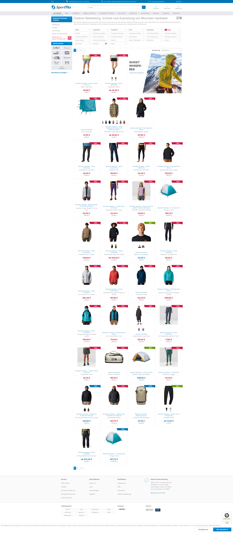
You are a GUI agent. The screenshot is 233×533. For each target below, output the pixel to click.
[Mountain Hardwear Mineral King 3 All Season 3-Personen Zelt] (141, 357)
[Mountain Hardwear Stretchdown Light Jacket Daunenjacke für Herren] (169, 152)
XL (101, 105)
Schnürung (78, 43)
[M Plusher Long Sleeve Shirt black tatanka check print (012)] (109, 122)
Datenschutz (122, 483)
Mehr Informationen (215, 525)
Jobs (91, 487)
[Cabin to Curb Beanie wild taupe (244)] (143, 246)
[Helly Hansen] (67, 52)
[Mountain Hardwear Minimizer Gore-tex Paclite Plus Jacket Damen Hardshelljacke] (114, 275)
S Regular (131, 144)
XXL (101, 107)
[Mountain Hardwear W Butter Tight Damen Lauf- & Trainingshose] (169, 395)
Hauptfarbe (96, 30)
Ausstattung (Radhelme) (172, 33)
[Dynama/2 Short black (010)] (112, 79)
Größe (77, 30)
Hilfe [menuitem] (179, 1)
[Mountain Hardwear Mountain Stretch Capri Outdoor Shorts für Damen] (114, 190)
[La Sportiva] (61, 67)
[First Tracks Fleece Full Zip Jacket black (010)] (85, 409)
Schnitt (167, 40)
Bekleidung (56, 24)
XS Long (103, 54)
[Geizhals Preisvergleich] (149, 510)
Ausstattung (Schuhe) (117, 33)
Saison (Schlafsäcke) (135, 40)
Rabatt (169, 30)
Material (113, 40)
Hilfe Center (65, 483)
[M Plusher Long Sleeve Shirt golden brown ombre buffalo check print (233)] (120, 122)
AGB (119, 487)
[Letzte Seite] (84, 50)
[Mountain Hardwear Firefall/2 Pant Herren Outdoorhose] (114, 152)
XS (73, 180)
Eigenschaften (133, 36)
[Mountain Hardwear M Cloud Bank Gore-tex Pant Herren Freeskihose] (87, 438)
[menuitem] (165, 7)
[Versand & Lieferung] (131, 509)
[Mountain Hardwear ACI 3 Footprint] (87, 107)
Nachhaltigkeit (94, 490)
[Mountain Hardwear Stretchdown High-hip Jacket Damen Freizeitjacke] (114, 232)
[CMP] (56, 47)
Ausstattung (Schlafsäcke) (154, 33)
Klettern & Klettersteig (59, 34)
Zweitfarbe (114, 30)
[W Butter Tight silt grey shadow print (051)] (170, 409)
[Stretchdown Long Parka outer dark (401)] (143, 329)
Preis (130, 30)
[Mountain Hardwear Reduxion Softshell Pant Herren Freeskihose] (169, 232)
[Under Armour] (67, 62)
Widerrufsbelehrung (124, 494)
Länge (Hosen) (79, 40)
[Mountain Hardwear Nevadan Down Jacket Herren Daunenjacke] (87, 232)
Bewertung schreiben (158, 493)
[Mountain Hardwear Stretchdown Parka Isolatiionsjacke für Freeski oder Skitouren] (114, 395)
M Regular (103, 185)
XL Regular (104, 142)
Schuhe (54, 27)
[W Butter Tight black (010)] (167, 409)
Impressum (121, 490)
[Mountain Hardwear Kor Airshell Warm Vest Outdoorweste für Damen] (114, 315)
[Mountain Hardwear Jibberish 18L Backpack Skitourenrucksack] (141, 395)
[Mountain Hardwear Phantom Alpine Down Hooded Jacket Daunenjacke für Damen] (169, 275)
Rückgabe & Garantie (68, 494)
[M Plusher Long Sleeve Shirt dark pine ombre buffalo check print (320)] (113, 122)
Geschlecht (150, 30)
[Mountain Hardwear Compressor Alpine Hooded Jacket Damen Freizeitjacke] (87, 315)
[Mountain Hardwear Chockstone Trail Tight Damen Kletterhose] (141, 152)
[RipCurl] (67, 47)
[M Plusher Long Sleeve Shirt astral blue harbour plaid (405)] (106, 122)
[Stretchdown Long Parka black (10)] (139, 329)
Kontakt (63, 487)
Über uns (92, 483)
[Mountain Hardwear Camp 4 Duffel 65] (114, 357)
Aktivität (77, 33)
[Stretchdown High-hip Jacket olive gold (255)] (116, 246)
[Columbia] (67, 57)
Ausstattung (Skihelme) (82, 36)
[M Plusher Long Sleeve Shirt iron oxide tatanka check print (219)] (124, 122)
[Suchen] (144, 7)
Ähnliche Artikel (86, 95)
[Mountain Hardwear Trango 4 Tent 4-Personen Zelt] (169, 190)
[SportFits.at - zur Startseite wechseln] (61, 7)
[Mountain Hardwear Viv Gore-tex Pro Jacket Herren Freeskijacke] (87, 275)
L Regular (103, 73)
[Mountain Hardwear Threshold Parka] (141, 275)
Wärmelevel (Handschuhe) (172, 36)
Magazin (92, 494)
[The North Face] (56, 57)
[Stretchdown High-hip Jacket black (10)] (112, 246)
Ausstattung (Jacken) (99, 33)
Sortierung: (156, 50)
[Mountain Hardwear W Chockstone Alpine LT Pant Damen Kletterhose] (169, 315)
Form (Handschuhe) (152, 36)
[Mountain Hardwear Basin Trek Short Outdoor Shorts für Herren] (87, 64)
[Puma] (56, 52)
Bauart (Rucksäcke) (98, 36)
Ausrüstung (56, 31)
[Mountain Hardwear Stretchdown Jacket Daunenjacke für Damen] (141, 107)
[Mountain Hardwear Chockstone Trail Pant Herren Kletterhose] (87, 152)
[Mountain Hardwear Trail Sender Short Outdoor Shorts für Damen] (87, 357)
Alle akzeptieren (222, 529)
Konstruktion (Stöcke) (99, 40)
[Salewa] (56, 62)
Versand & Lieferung (68, 490)
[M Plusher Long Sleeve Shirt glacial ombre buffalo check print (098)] (117, 122)
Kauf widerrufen (66, 498)
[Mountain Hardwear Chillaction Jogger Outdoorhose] (169, 357)
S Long (103, 59)
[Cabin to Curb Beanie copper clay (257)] (139, 246)
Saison (113, 43)
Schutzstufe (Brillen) (117, 36)
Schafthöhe (150, 40)
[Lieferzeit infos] (106, 44)
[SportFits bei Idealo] (157, 510)
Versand (121, 506)
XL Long (103, 76)
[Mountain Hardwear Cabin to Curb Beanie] (141, 232)
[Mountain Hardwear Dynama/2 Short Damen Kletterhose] (114, 64)
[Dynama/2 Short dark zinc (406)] (116, 79)
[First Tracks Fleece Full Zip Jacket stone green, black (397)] (88, 409)
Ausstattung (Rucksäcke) (136, 33)
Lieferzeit (96, 43)
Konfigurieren (203, 529)
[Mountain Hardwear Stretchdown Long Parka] (141, 315)
